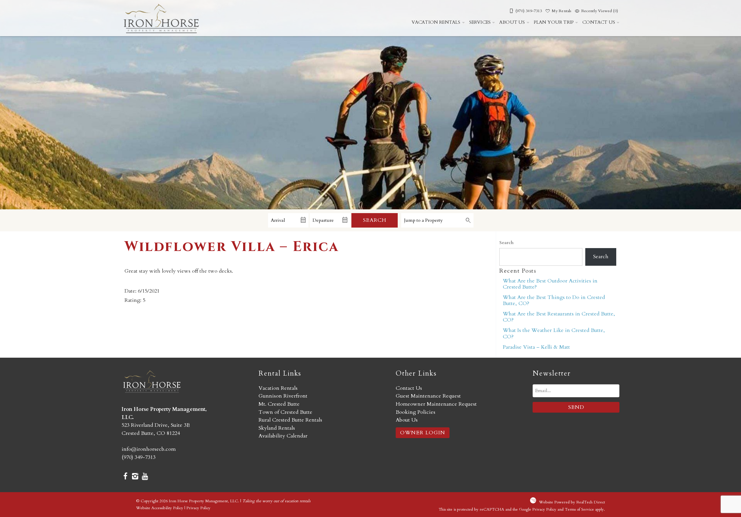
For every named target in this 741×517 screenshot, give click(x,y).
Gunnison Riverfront (282, 396)
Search (374, 220)
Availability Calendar (282, 436)
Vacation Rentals (436, 22)
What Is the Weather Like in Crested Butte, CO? (554, 333)
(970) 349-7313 (138, 457)
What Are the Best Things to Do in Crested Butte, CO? (554, 300)
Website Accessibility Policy (159, 508)
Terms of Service (579, 509)
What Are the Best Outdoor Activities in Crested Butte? (550, 284)
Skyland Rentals (276, 428)
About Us (512, 22)
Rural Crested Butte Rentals (290, 420)
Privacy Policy (198, 508)
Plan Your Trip (554, 22)
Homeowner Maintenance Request (436, 404)
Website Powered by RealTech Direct (572, 502)
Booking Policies (415, 412)
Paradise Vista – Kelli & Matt (536, 347)
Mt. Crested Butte (279, 404)
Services (480, 22)
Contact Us (598, 22)
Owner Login (422, 432)
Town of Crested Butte (285, 412)
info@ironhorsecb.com (149, 449)
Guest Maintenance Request (428, 396)
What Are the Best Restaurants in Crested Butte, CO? (559, 317)
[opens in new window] (125, 477)
